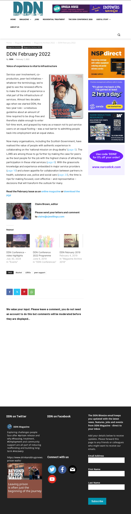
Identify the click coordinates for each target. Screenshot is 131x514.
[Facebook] (9, 292)
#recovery (18, 451)
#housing (17, 438)
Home (9, 42)
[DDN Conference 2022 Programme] (44, 241)
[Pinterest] (24, 292)
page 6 (51, 162)
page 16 (11, 170)
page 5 (72, 149)
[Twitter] (17, 292)
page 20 (62, 174)
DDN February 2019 (70, 252)
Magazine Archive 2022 (44, 42)
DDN (11, 59)
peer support (39, 272)
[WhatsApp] (31, 292)
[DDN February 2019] (71, 241)
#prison (22, 435)
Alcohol (19, 272)
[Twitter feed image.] (24, 480)
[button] (119, 35)
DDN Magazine (21, 426)
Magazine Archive (23, 42)
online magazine (51, 191)
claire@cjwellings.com (51, 216)
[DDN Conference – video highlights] (18, 241)
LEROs (28, 272)
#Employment (14, 441)
